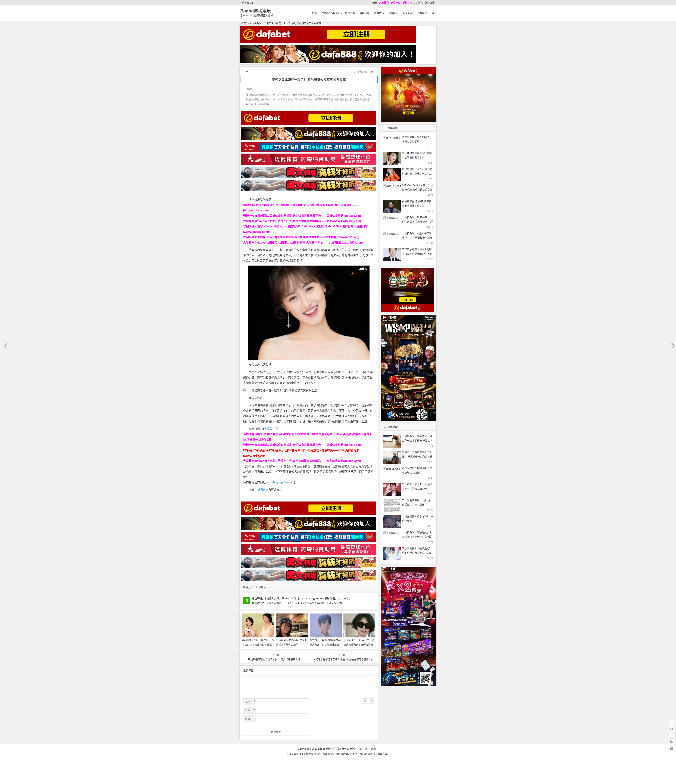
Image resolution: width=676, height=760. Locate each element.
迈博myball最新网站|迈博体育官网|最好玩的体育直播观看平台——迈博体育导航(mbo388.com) (302, 215)
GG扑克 (418, 2)
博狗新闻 (393, 13)
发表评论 (361, 71)
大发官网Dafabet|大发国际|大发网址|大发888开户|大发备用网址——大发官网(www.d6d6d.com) (303, 242)
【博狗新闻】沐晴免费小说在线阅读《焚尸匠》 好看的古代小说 (417, 537)
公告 (374, 2)
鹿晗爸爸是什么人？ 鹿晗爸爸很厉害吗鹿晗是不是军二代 (417, 173)
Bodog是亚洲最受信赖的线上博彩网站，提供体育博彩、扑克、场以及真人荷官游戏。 (338, 754)
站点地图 (352, 748)
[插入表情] (364, 701)
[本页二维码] (671, 748)
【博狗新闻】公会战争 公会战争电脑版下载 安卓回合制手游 (417, 440)
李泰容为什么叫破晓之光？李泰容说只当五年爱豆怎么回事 (417, 553)
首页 (314, 13)
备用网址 (429, 2)
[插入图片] (371, 701)
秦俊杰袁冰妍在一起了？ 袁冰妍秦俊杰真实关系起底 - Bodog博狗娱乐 (305, 603)
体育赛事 (422, 13)
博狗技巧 (379, 13)
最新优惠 (364, 13)
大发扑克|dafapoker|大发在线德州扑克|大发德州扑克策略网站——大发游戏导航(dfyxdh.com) (302, 221)
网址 (247, 718)
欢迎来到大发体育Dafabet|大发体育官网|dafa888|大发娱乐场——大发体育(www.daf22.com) (301, 237)
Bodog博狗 (322, 598)
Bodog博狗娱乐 (255, 10)
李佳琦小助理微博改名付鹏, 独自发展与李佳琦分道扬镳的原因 (417, 254)
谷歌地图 (373, 748)
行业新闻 (256, 23)
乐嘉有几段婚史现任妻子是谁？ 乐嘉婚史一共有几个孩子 (417, 456)
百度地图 (363, 748)
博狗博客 (262, 489)
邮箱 (250, 710)
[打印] (348, 71)
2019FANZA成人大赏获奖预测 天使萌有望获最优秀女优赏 (417, 189)
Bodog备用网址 (330, 13)
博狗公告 (350, 13)
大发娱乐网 (271, 428)
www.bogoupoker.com (280, 482)
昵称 (250, 702)
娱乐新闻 (408, 13)
